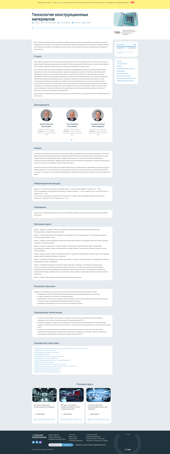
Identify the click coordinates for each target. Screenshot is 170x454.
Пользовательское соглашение (95, 438)
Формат (119, 66)
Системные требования (76, 440)
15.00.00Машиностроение (42, 354)
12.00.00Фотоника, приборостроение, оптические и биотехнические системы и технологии (60, 348)
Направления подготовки (125, 80)
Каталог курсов (53, 435)
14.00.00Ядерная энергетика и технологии (46, 352)
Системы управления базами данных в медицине (44, 406)
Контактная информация (93, 436)
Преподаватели (122, 63)
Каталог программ (54, 437)
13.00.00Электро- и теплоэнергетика (45, 350)
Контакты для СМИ (91, 434)
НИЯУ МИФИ (40, 414)
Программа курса (122, 73)
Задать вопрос (73, 438)
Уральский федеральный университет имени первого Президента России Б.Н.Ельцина (129, 32)
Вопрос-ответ (73, 436)
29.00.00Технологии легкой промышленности (47, 372)
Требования (121, 71)
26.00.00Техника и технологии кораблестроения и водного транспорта (55, 366)
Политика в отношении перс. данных (97, 440)
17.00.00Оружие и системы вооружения (46, 358)
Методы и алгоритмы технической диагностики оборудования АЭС (70, 407)
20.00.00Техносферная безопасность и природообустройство (52, 360)
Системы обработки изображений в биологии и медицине (98, 407)
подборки (61, 2)
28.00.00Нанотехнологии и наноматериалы (47, 370)
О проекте (72, 434)
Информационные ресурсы (125, 68)
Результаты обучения (124, 76)
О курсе (119, 61)
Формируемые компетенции (126, 78)
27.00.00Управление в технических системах (47, 368)
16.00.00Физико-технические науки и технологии (48, 356)
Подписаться (67, 445)
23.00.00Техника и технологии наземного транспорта (50, 364)
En (128, 434)
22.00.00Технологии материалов (44, 362)
